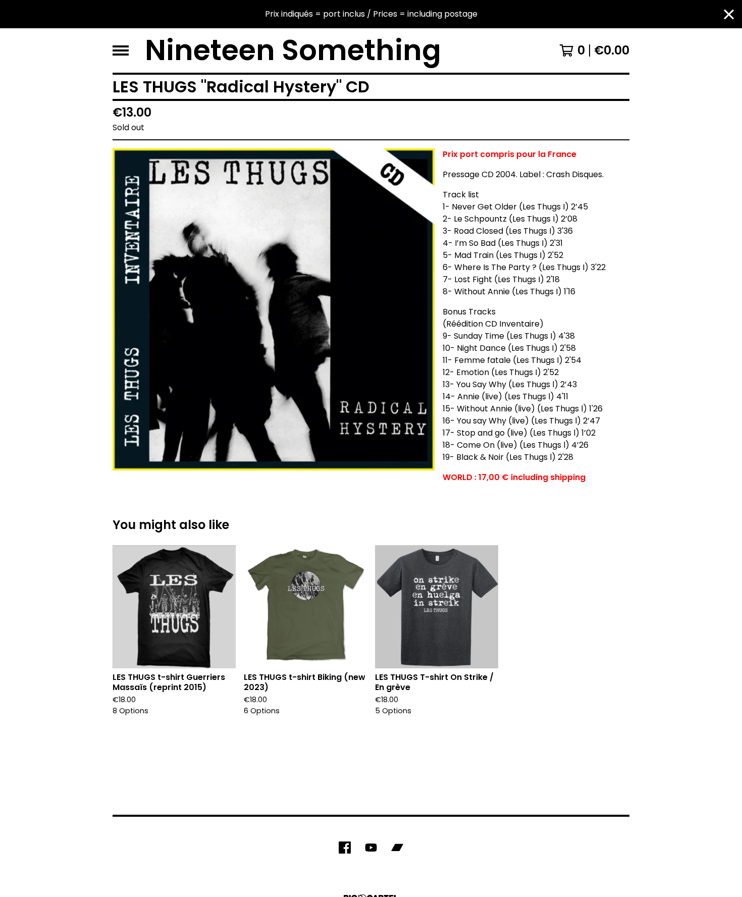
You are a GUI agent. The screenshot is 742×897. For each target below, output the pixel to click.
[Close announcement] (729, 14)
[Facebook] (344, 847)
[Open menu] (121, 50)
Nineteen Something (293, 50)
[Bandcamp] (397, 847)
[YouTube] (371, 847)
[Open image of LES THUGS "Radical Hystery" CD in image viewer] (274, 309)
